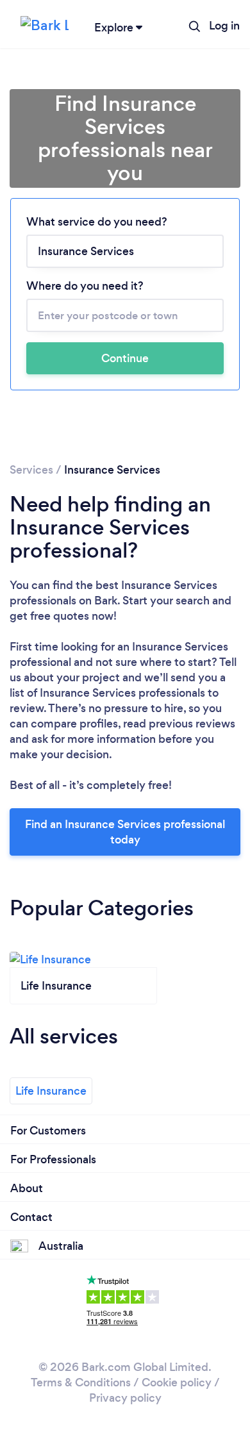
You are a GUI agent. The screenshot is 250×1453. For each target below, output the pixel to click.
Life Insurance (51, 1091)
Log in (224, 25)
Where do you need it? (85, 286)
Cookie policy (177, 1382)
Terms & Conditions (81, 1382)
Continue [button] (125, 358)
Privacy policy (125, 1398)
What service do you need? (96, 221)
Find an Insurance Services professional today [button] (125, 832)
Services (31, 469)
